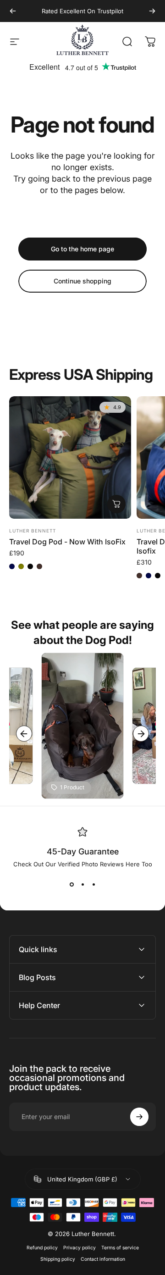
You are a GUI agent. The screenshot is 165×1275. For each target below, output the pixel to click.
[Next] (152, 11)
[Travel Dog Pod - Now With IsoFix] (70, 457)
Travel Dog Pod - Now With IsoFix (67, 541)
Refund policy (42, 1248)
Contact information (103, 1259)
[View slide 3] (93, 884)
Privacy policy (79, 1248)
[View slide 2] (82, 884)
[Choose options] (116, 504)
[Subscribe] (139, 1117)
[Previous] (13, 11)
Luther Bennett (32, 530)
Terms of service (120, 1248)
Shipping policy (57, 1259)
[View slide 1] (71, 884)
